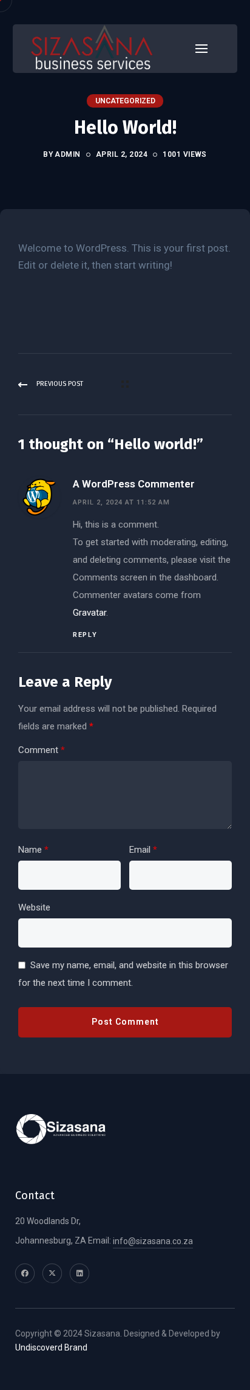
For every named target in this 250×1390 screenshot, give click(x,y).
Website (34, 907)
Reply (85, 635)
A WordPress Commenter (134, 484)
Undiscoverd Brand (51, 1347)
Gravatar (89, 612)
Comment (41, 750)
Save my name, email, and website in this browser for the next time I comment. (123, 974)
